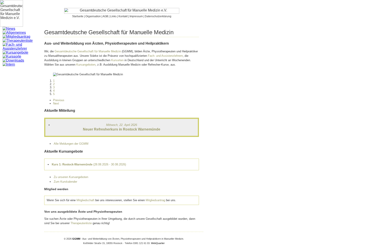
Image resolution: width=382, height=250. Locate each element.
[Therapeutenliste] (18, 40)
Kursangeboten (86, 64)
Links (113, 16)
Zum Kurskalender (65, 181)
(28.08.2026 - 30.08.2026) (89, 164)
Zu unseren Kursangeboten (71, 177)
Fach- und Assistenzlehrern (165, 55)
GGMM (76, 238)
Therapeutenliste (81, 223)
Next (56, 103)
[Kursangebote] (15, 52)
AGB (105, 16)
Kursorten (117, 60)
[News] (9, 28)
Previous (58, 100)
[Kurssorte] (12, 56)
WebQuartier (158, 243)
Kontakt (123, 16)
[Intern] (9, 64)
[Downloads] (13, 60)
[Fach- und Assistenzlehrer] (23, 48)
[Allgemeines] (14, 32)
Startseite (77, 16)
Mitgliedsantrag (155, 200)
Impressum (136, 16)
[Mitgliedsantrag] (16, 36)
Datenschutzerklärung (158, 16)
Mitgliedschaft (85, 200)
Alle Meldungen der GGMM (71, 143)
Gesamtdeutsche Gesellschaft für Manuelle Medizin (88, 51)
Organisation (93, 16)
